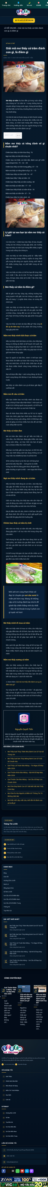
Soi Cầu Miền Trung (10, 1136)
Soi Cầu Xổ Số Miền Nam (12, 899)
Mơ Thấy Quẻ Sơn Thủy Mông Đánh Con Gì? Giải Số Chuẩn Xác (26, 935)
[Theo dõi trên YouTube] (22, 1171)
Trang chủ (6, 4)
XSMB (38, 4)
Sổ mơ (29, 4)
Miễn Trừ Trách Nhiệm (11, 1090)
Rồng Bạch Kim (9, 888)
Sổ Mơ (6, 1117)
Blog (5, 873)
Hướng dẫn (18, 4)
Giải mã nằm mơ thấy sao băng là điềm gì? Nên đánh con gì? (26, 998)
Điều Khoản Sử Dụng (10, 1086)
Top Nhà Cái (8, 910)
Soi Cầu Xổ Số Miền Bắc (11, 895)
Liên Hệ (6, 1099)
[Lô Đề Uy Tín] (13, 1049)
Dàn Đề (6, 877)
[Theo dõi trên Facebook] (4, 1171)
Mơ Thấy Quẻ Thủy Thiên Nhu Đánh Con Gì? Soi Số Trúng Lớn (26, 926)
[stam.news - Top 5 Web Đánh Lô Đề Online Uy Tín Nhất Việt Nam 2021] (24, 12)
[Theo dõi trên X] (8, 1171)
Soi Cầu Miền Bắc (9, 1127)
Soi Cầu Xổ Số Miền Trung (12, 903)
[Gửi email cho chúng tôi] (13, 1171)
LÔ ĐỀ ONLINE (10, 28)
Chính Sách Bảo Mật (10, 1081)
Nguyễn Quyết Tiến (26, 58)
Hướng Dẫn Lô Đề (9, 880)
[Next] (46, 1008)
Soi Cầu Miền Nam (10, 1131)
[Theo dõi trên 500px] (27, 1171)
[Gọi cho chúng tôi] (18, 1171)
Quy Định (7, 1095)
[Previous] (2, 1008)
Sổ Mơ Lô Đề (10, 43)
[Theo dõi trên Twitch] (32, 1171)
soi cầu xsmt (30, 595)
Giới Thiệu (7, 1076)
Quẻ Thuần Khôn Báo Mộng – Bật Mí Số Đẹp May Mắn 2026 (26, 952)
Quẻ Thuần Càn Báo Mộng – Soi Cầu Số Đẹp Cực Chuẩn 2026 (26, 961)
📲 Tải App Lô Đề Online (24, 20)
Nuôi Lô (6, 884)
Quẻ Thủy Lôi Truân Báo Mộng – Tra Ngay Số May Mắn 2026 (26, 944)
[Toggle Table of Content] (17, 135)
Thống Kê (7, 907)
